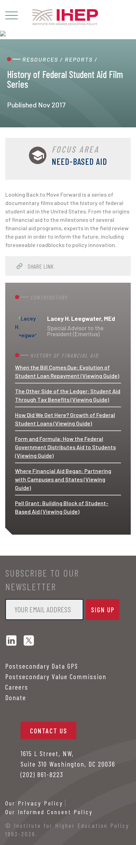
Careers (16, 687)
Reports (79, 59)
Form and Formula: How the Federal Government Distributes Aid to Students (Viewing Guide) (65, 447)
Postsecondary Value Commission (55, 676)
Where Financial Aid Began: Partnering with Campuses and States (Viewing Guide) (63, 479)
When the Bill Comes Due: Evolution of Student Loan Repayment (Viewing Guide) (67, 371)
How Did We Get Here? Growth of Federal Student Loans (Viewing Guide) (65, 419)
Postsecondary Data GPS (41, 666)
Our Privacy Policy (34, 803)
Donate (15, 697)
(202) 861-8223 (42, 774)
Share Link (40, 266)
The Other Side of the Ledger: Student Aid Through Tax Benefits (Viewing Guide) (67, 395)
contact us (48, 730)
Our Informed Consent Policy (49, 812)
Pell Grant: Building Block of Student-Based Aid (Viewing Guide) (61, 507)
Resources (40, 59)
